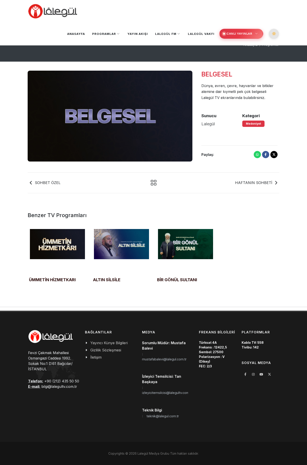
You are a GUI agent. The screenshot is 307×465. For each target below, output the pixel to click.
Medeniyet (253, 123)
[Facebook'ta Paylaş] (265, 154)
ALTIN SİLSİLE (106, 279)
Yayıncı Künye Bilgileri (109, 343)
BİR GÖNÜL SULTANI (177, 279)
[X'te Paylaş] (274, 154)
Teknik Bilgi (152, 410)
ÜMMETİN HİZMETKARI (52, 279)
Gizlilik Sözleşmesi (105, 350)
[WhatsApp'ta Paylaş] (257, 154)
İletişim (96, 357)
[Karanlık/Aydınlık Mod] (274, 34)
